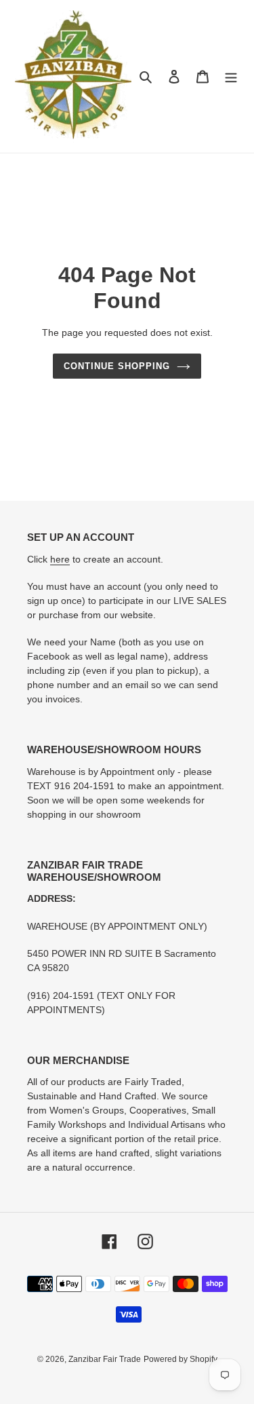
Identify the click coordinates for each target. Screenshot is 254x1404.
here (60, 559)
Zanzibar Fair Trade (104, 1359)
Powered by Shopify (180, 1359)
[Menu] (231, 76)
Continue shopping (117, 366)
